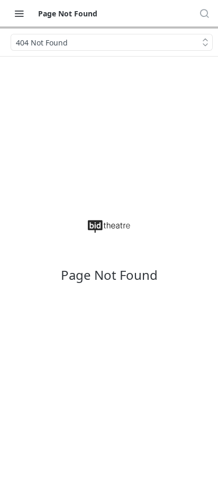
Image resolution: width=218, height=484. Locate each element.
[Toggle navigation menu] (19, 13)
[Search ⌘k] (204, 13)
